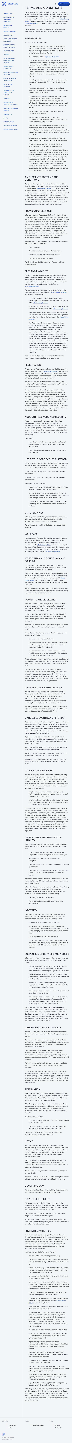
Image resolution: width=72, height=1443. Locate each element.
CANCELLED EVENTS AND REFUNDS (9, 79)
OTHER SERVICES (8, 51)
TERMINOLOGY (7, 13)
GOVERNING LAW (8, 122)
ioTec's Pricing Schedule (58, 292)
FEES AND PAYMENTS (9, 31)
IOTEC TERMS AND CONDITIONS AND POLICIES (9, 61)
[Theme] (55, 4)
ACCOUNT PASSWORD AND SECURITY (10, 40)
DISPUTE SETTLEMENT (10, 125)
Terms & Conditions (38, 1425)
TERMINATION (7, 114)
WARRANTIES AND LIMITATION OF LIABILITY (8, 93)
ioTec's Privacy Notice (31, 23)
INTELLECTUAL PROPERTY (7, 85)
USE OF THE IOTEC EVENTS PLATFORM (9, 46)
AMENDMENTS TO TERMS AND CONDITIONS (8, 19)
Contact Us (12, 1425)
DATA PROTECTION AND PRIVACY (10, 109)
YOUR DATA (6, 54)
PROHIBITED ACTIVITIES (10, 129)
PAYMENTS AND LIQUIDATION (8, 67)
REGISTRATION (7, 35)
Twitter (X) (58, 1428)
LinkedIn (57, 1425)
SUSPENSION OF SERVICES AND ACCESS (10, 103)
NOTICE (5, 118)
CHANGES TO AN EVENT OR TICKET (10, 73)
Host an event (64, 4)
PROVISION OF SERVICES (7, 26)
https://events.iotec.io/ (52, 57)
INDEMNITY (6, 98)
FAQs (10, 1428)
